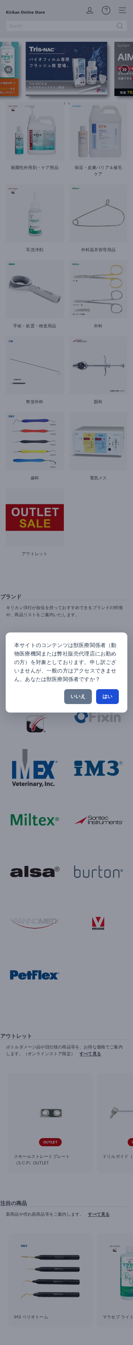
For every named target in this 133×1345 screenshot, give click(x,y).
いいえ (78, 696)
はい (107, 696)
